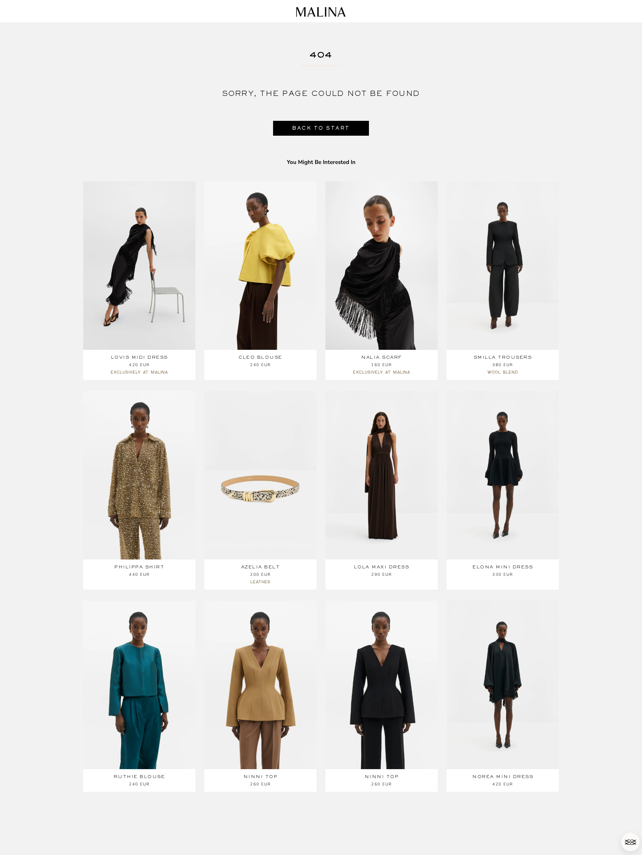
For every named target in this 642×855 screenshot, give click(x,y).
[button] (630, 842)
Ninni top (260, 776)
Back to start (321, 128)
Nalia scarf (381, 357)
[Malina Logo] (321, 12)
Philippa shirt (139, 567)
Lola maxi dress (381, 567)
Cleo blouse (260, 357)
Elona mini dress (503, 567)
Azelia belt (260, 567)
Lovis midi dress (139, 357)
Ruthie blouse (139, 776)
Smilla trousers (503, 357)
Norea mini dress (502, 776)
